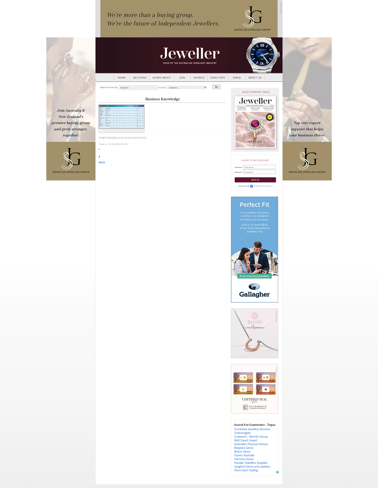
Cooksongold (242, 433)
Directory (218, 77)
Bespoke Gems (243, 448)
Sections (139, 77)
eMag (237, 77)
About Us (255, 77)
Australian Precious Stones (251, 444)
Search (199, 77)
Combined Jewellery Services (252, 429)
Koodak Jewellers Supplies (251, 463)
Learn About (162, 77)
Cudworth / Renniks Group (251, 436)
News (122, 77)
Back (102, 162)
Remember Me (243, 186)
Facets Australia (244, 455)
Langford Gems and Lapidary (252, 466)
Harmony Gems (244, 459)
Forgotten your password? (263, 186)
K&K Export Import (246, 440)
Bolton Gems (242, 451)
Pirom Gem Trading (246, 470)
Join (182, 77)
